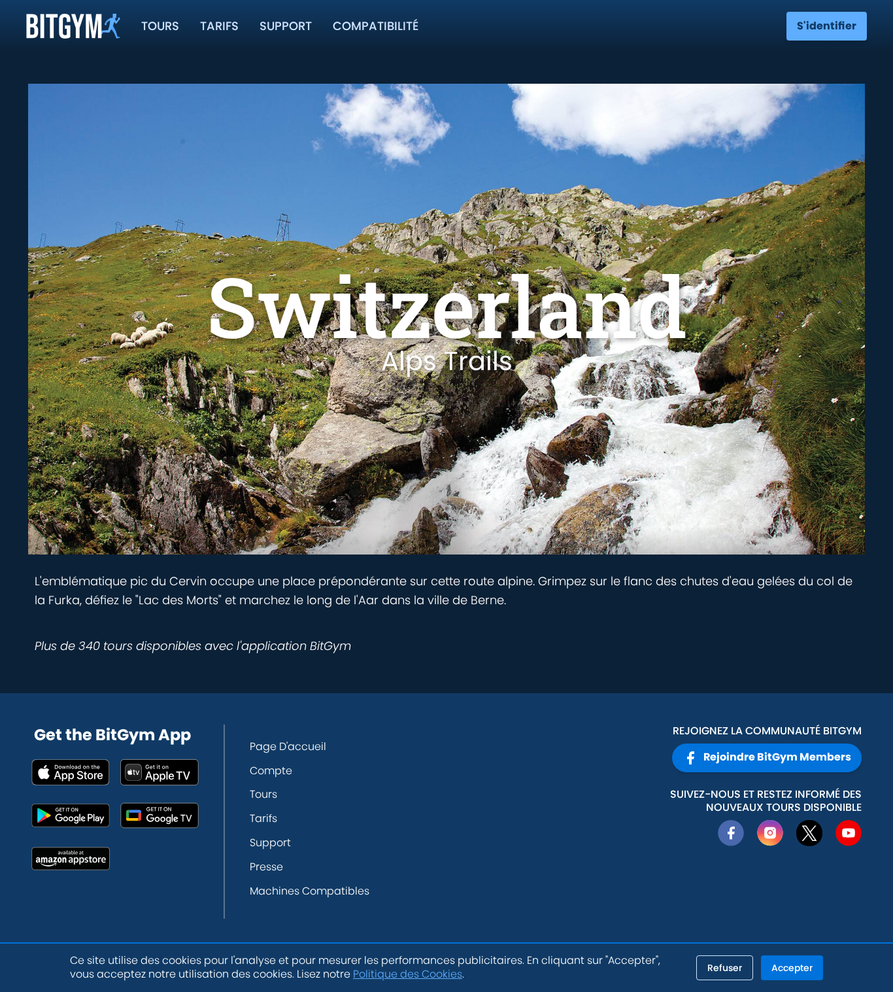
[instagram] (770, 833)
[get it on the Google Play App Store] (70, 815)
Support (286, 26)
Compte (271, 770)
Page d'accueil (288, 746)
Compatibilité (375, 26)
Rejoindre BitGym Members (777, 756)
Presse (266, 866)
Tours (160, 26)
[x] (809, 833)
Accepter (792, 967)
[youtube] (848, 833)
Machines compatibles (309, 890)
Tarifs (219, 26)
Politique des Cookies (407, 974)
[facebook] (731, 833)
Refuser (724, 967)
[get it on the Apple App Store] (70, 772)
